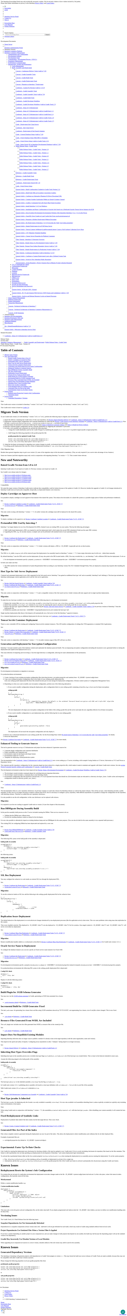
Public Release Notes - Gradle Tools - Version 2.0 (34, 156)
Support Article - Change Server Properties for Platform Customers (35, 236)
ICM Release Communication (17, 63)
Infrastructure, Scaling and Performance (19, 64)
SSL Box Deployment (14, 371)
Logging (14, 273)
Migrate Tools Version (10, 355)
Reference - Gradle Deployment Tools (27, 179)
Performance (15, 281)
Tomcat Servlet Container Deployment (19, 365)
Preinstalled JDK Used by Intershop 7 (19, 361)
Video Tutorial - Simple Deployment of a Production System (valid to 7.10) (38, 249)
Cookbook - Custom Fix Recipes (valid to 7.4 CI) (30, 88)
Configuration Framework (19, 266)
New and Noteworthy (10, 356)
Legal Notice (50, 3)
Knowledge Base (9, 23)
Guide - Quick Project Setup (24, 186)
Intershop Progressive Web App (13, 318)
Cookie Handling (17, 269)
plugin (11, 1002)
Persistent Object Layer (19, 283)
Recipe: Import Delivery (11, 1048)
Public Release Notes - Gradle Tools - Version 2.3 (34, 166)
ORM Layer (15, 278)
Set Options (122, 1314)
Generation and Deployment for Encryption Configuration (25, 366)
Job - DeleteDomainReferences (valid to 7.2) (17, 326)
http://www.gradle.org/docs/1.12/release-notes (17, 480)
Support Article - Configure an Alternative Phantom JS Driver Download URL (39, 196)
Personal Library (9, 36)
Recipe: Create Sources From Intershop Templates (69, 421)
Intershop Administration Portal (13, 48)
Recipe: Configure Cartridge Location (15, 504)
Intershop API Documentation (13, 316)
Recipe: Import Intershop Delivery (58, 420)
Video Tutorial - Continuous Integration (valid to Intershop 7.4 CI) (35, 253)
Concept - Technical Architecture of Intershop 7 (22, 306)
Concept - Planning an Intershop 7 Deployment (29, 84)
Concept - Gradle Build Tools (24, 78)
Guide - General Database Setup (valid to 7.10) (29, 134)
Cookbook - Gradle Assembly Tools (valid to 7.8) (30, 94)
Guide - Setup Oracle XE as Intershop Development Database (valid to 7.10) (38, 144)
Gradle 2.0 (26, 407)
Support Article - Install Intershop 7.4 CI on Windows (31, 206)
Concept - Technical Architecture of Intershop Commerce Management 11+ (30, 309)
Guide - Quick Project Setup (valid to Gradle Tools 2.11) (32, 141)
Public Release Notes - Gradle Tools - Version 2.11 (34, 163)
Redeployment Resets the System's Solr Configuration (24, 393)
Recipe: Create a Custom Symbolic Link (16, 1126)
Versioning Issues (13, 395)
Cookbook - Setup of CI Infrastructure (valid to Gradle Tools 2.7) (35, 121)
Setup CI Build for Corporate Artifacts (53, 425)
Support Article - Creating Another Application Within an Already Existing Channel (40, 199)
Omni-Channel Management (16, 298)
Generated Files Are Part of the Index (19, 388)
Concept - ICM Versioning (16, 313)
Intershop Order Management (13, 319)
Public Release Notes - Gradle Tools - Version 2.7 (34, 169)
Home (2, 1302)
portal (6, 10)
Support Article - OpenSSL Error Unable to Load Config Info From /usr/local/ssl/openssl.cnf (43, 216)
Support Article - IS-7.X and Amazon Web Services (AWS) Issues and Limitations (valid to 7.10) (40, 293)
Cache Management (18, 66)
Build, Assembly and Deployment (22, 68)
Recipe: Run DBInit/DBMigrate (13, 829)
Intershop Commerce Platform (13, 51)
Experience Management (15, 61)
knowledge (7, 8)
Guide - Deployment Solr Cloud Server (27, 124)
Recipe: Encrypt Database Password (15, 660)
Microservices (16, 276)
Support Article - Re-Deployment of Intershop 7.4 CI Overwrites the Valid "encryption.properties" (44, 223)
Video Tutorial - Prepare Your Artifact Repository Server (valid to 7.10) (36, 246)
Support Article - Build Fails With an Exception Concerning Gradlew (36, 193)
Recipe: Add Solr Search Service (14, 583)
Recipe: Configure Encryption (13, 659)
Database (14, 271)
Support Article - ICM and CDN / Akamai (24, 289)
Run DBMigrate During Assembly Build (20, 370)
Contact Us (7, 18)
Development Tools (14, 58)
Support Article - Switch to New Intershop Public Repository (33, 259)
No (4, 1312)
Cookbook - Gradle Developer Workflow (28, 101)
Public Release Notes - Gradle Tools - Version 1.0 (34, 149)
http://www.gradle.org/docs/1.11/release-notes (17, 478)
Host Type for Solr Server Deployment (19, 363)
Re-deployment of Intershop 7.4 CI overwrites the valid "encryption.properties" (85, 735)
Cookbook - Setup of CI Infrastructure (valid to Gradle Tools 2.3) (35, 118)
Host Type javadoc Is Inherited (17, 385)
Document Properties (8, 345)
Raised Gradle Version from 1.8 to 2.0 (19, 358)
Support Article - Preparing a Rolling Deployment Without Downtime (36, 219)
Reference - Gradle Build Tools (25, 176)
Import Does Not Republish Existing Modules (21, 381)
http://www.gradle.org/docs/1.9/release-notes (17, 475)
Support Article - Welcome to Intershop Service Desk (20, 329)
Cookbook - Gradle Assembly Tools (26, 91)
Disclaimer (5, 1287)
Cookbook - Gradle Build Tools (25, 98)
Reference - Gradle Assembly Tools (26, 173)
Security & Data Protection (20, 284)
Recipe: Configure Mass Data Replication (16, 933)
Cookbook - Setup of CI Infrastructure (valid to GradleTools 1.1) (35, 111)
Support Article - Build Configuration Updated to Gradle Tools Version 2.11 (38, 189)
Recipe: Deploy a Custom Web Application (17, 632)
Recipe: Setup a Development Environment (51, 770)
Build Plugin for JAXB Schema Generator (20, 376)
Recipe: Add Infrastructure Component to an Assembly (20, 1094)
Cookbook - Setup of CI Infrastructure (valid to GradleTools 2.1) (35, 114)
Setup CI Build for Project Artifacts (77, 425)
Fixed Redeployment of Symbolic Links (20, 386)
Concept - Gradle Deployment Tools (26, 81)
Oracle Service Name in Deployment (19, 375)
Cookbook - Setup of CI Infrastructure (27, 108)
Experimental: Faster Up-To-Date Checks (20, 390)
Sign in (6, 20)
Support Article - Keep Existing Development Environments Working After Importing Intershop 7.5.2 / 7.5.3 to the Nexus (51, 213)
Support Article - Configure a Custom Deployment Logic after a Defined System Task (41, 256)
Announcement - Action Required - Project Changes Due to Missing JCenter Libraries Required (44, 263)
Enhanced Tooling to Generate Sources (19, 368)
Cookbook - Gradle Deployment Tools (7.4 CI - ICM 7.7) (45, 504)
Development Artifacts (14, 56)
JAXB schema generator (21, 996)
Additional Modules (10, 321)
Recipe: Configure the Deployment (14, 538)
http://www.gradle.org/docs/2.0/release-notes (17, 482)
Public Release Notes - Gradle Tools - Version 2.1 (34, 159)
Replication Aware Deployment (17, 373)
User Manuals (8, 24)
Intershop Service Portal (11, 16)
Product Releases (9, 26)
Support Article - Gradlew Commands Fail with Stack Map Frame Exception (38, 203)
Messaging (15, 268)
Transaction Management (15, 303)
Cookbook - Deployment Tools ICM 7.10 (28, 183)
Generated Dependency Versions (17, 398)
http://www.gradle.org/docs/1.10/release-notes (17, 477)
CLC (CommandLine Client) (20, 264)
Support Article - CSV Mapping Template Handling (31, 233)
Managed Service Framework (20, 274)
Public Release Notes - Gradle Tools (26, 146)
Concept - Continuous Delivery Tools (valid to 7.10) (31, 71)
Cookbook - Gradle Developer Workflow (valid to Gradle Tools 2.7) (36, 104)
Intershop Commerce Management (14, 53)
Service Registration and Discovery (22, 286)
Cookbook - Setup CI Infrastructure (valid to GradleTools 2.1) (89, 420)
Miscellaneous (8, 323)
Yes (4, 1311)
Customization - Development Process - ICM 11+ (22, 59)
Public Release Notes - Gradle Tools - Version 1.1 (34, 153)
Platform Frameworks (14, 299)
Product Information (14, 301)
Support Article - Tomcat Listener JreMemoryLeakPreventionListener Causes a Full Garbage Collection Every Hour (50, 229)
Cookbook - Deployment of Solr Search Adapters (30, 131)
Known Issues (8, 391)
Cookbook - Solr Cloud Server (25, 128)
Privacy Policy (39, 3)
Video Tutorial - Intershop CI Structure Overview (30, 239)
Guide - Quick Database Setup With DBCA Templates (32, 138)
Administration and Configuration (18, 54)
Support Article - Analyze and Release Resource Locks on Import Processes (34, 296)
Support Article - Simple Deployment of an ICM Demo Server (34, 226)
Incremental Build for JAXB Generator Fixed (21, 378)
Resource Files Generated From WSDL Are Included (23, 380)
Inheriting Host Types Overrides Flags (19, 383)
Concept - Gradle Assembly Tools (26, 74)
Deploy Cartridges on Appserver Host (19, 360)
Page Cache (15, 279)
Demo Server (8, 44)
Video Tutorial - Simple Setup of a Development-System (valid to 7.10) (36, 243)
